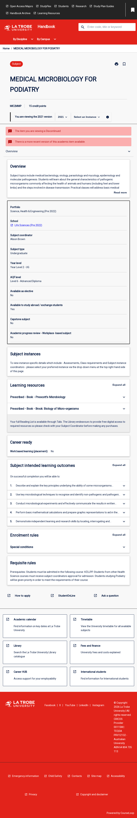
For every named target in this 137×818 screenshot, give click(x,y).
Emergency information (25, 776)
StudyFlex (45, 6)
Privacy (33, 794)
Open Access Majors (21, 6)
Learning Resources (49, 13)
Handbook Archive (20, 13)
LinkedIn (83, 705)
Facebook (50, 705)
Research (81, 6)
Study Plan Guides (104, 6)
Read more (120, 193)
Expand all (119, 384)
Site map (96, 776)
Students (63, 6)
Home (6, 48)
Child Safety (55, 776)
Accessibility (118, 776)
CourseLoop (127, 813)
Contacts (77, 776)
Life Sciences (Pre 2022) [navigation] (28, 225)
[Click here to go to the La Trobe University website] (18, 28)
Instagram (98, 705)
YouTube (70, 705)
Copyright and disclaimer (94, 794)
